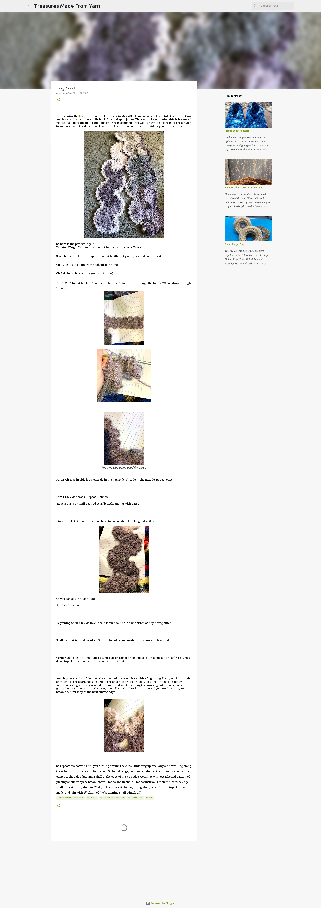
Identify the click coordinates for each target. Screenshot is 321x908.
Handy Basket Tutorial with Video (243, 187)
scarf (149, 798)
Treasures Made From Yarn (67, 6)
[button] (58, 100)
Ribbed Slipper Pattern (237, 130)
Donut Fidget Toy (234, 244)
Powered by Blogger (162, 903)
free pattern (135, 798)
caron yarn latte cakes (70, 798)
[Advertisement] (123, 869)
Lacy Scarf (86, 116)
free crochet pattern (112, 798)
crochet (92, 798)
